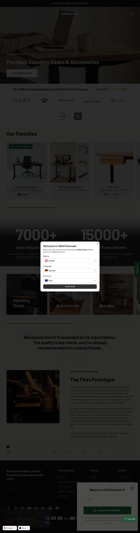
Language (47, 266)
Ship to (46, 256)
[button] (10, 528)
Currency (47, 276)
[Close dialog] (97, 243)
